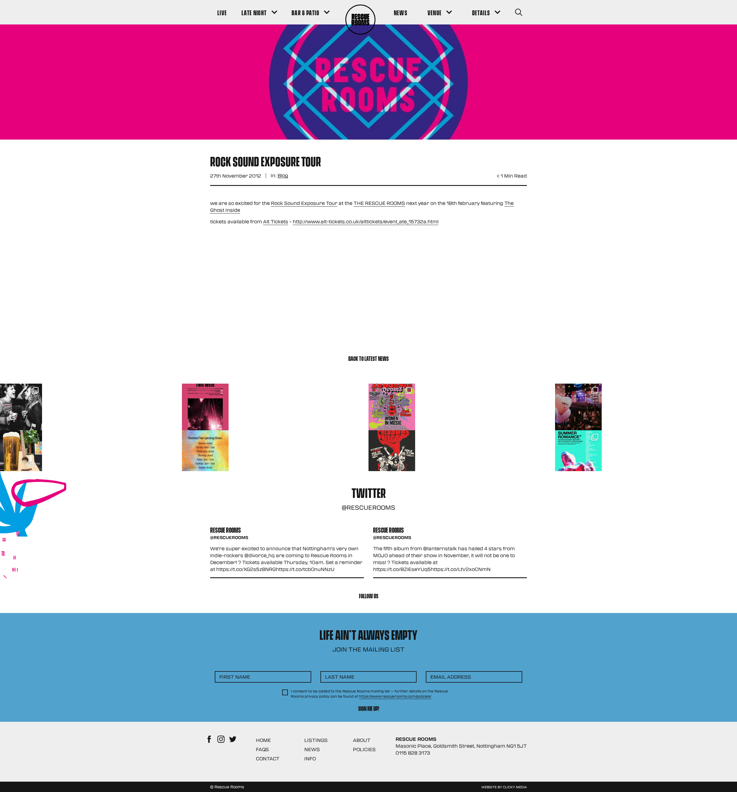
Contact (268, 758)
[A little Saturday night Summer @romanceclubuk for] (578, 407)
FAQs (262, 749)
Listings (316, 740)
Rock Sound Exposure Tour (304, 203)
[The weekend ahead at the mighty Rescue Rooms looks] (205, 407)
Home (263, 740)
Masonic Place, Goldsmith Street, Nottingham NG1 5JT (461, 745)
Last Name (339, 676)
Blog (283, 175)
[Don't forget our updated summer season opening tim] (205, 453)
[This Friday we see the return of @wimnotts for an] (391, 407)
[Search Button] (518, 12)
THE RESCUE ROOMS (379, 203)
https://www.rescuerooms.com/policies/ (395, 696)
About (362, 740)
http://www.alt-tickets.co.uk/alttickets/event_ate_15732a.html (365, 221)
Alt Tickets (275, 221)
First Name (234, 676)
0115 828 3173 (413, 752)
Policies (364, 749)
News (312, 749)
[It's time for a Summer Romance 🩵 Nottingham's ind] (578, 453)
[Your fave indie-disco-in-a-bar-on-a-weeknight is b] (391, 453)
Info (310, 758)
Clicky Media (515, 787)
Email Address (450, 676)
